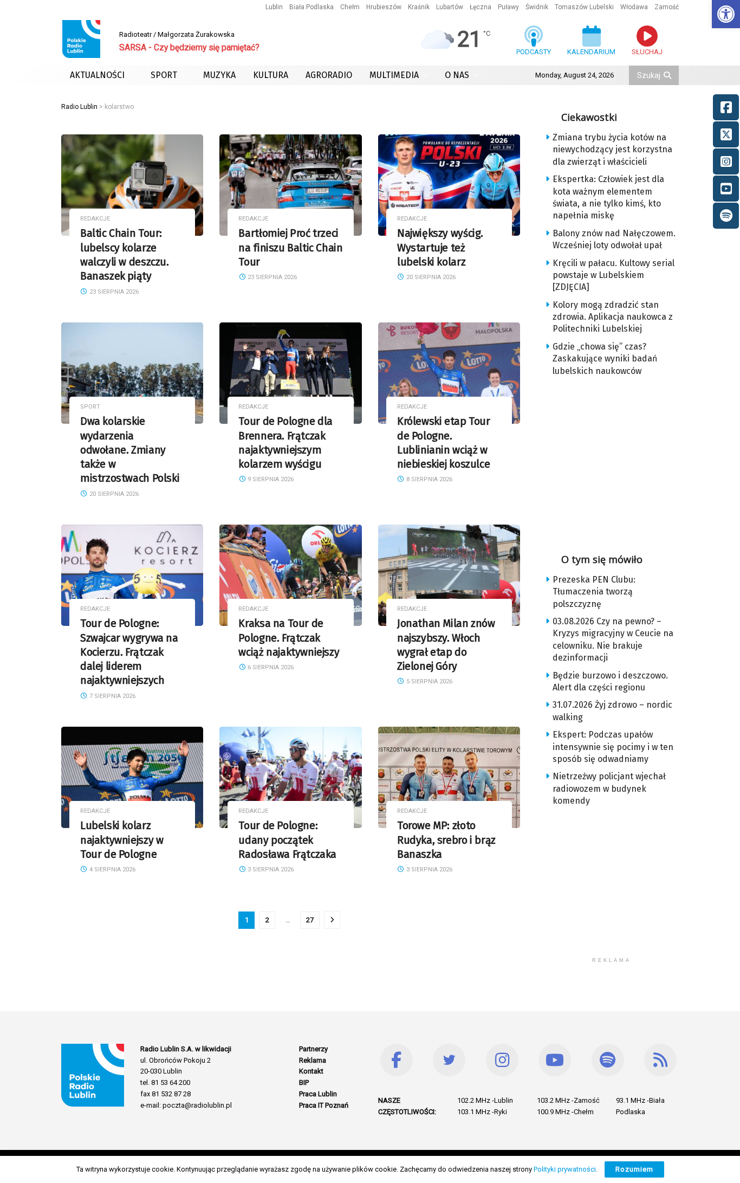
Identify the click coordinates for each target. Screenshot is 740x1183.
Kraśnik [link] (419, 7)
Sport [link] (90, 407)
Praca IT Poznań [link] (323, 1105)
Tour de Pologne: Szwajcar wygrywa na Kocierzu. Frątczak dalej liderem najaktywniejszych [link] (129, 652)
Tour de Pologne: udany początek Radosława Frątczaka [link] (287, 840)
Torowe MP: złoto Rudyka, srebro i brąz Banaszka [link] (446, 840)
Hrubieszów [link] (383, 7)
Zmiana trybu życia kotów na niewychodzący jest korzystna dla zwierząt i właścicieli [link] (612, 149)
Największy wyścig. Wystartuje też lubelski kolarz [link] (440, 247)
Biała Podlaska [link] (311, 7)
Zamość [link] (666, 7)
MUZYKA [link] (219, 75)
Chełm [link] (350, 7)
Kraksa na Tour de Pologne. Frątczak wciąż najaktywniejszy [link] (288, 637)
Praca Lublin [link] (318, 1094)
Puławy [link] (508, 7)
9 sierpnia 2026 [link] (270, 479)
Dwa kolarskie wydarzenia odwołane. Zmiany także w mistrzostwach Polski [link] (129, 449)
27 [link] (310, 920)
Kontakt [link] (311, 1071)
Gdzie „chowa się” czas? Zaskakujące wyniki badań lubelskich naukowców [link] (605, 358)
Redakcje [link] (95, 219)
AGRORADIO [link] (329, 75)
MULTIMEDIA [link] (394, 75)
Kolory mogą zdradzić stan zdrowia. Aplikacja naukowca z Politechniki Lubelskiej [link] (613, 317)
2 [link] (267, 920)
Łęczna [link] (480, 7)
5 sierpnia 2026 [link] (428, 681)
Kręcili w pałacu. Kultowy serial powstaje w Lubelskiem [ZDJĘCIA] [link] (613, 275)
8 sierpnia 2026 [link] (428, 479)
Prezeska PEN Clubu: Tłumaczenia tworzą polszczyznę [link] (594, 591)
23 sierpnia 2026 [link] (113, 291)
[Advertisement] (620, 461)
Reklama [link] (312, 1060)
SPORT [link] (164, 75)
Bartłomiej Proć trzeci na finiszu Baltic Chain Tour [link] (290, 247)
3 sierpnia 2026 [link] (270, 869)
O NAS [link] (457, 75)
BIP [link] (304, 1082)
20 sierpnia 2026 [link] (430, 277)
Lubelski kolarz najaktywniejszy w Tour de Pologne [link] (121, 840)
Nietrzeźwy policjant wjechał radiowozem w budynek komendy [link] (609, 788)
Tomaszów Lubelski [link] (584, 7)
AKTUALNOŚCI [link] (97, 75)
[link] (726, 14)
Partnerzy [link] (313, 1049)
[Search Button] (668, 75)
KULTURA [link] (270, 75)
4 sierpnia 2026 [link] (111, 869)
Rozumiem (634, 1169)
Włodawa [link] (634, 7)
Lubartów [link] (449, 7)
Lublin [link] (274, 7)
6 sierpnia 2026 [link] (270, 667)
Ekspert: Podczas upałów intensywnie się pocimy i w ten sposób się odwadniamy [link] (613, 746)
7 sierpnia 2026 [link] (111, 696)
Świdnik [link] (536, 7)
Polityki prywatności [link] (565, 1169)
